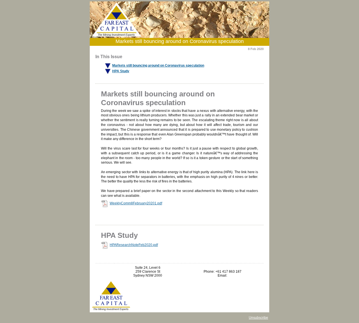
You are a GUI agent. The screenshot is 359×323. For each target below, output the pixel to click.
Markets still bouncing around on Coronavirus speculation (158, 65)
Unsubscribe (258, 318)
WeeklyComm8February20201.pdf (136, 203)
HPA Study (120, 71)
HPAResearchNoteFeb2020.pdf (134, 245)
